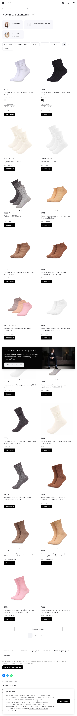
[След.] (47, 635)
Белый (5, 100)
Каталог (5, 651)
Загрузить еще (38, 629)
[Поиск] (63, 3)
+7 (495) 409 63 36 (9, 686)
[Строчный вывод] (68, 44)
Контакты (47, 651)
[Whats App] (11, 675)
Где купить (35, 651)
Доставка (24, 651)
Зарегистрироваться (12, 667)
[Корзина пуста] (74, 3)
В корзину (10, 114)
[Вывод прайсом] (73, 44)
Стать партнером (61, 651)
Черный (42, 100)
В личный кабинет (14, 365)
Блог (14, 651)
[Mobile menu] (3, 3)
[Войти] (68, 3)
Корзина (6, 655)
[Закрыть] (71, 691)
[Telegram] (7, 675)
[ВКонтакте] (3, 675)
